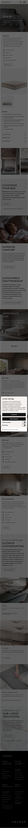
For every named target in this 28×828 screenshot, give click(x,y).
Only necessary (14, 418)
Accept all (14, 414)
